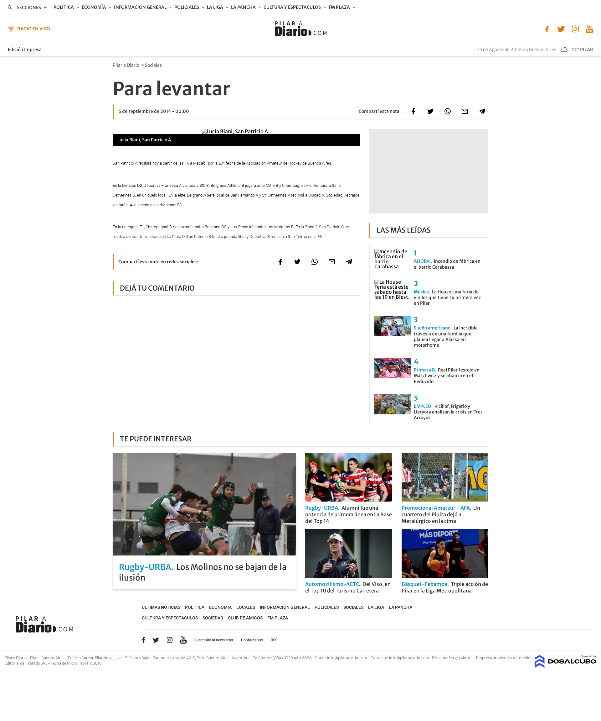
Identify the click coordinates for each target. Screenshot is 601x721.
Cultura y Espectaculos (292, 7)
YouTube (183, 640)
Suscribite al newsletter (213, 640)
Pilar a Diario (126, 65)
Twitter (156, 639)
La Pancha (243, 7)
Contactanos (252, 640)
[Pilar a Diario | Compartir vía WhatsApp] (447, 111)
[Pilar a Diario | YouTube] (589, 28)
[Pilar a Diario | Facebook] (547, 28)
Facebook (143, 640)
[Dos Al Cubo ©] (565, 666)
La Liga (215, 7)
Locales (245, 607)
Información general (140, 7)
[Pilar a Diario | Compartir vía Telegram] (482, 111)
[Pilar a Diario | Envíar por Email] (465, 111)
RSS (274, 640)
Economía (94, 7)
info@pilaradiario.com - (349, 657)
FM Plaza (339, 7)
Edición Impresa (25, 49)
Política (64, 7)
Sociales (154, 65)
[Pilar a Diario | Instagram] (575, 28)
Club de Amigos (245, 617)
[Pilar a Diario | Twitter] (561, 28)
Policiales (186, 7)
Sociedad (213, 617)
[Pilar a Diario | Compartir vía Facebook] (413, 111)
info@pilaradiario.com (409, 657)
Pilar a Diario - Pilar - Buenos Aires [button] (35, 657)
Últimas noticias (161, 607)
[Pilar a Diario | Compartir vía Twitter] (430, 111)
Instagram (169, 640)
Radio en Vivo (33, 29)
